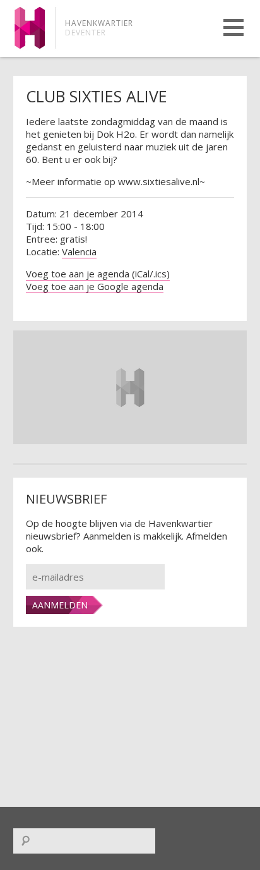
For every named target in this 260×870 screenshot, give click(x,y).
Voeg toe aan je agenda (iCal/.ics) (98, 273)
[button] (233, 27)
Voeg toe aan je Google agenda (94, 286)
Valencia (79, 251)
